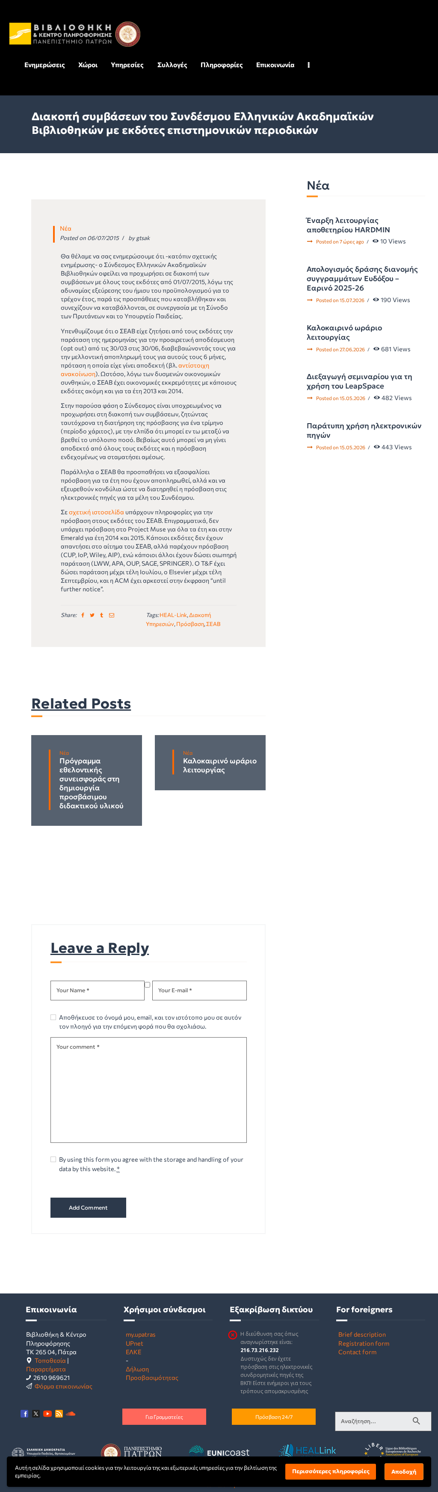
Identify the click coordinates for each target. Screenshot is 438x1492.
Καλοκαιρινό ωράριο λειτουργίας (220, 765)
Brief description (362, 1334)
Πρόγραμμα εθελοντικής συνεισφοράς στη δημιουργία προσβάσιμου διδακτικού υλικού (91, 783)
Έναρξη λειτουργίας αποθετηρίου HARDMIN (348, 225)
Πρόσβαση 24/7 (274, 1417)
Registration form (363, 1343)
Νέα (65, 228)
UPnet (134, 1343)
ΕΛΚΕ (133, 1352)
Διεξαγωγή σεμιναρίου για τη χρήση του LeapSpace (359, 381)
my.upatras (141, 1334)
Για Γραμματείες (164, 1417)
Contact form (357, 1352)
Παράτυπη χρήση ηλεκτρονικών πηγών (364, 430)
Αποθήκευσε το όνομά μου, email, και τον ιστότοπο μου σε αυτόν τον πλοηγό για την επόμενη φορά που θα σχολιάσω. (150, 1021)
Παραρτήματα (46, 1369)
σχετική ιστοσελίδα (96, 512)
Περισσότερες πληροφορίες (331, 1471)
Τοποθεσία (50, 1360)
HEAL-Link (173, 614)
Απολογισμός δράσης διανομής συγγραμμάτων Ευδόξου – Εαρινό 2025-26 (362, 278)
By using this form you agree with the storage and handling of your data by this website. (151, 1163)
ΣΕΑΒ (213, 623)
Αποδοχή (404, 1471)
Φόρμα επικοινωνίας (63, 1386)
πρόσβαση (190, 623)
